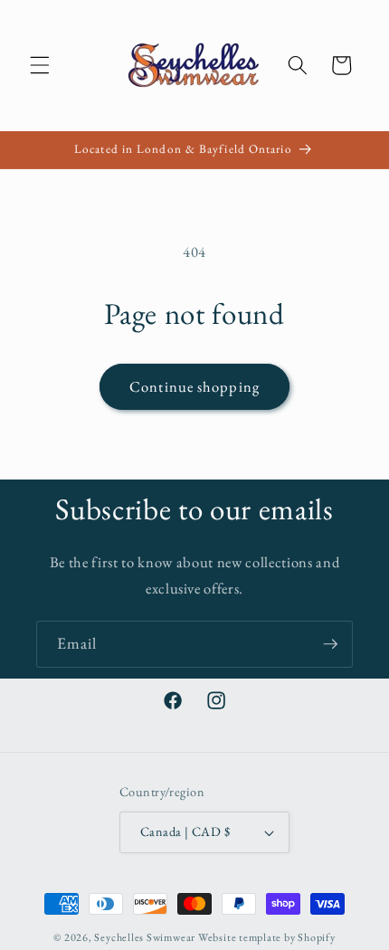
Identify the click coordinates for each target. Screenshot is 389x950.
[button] (40, 65)
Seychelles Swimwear (144, 937)
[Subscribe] (330, 644)
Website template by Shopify (267, 937)
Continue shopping (194, 386)
